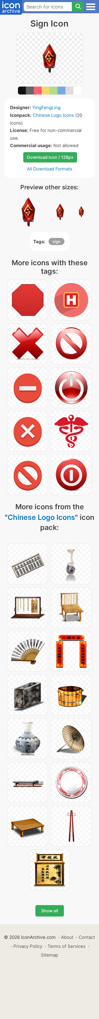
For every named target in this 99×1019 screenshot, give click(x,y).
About (67, 937)
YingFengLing (46, 107)
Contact (87, 937)
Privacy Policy (27, 946)
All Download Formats (49, 169)
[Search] (78, 7)
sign (56, 241)
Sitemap (49, 955)
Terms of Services (67, 946)
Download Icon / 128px (50, 157)
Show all (49, 910)
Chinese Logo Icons (53, 115)
